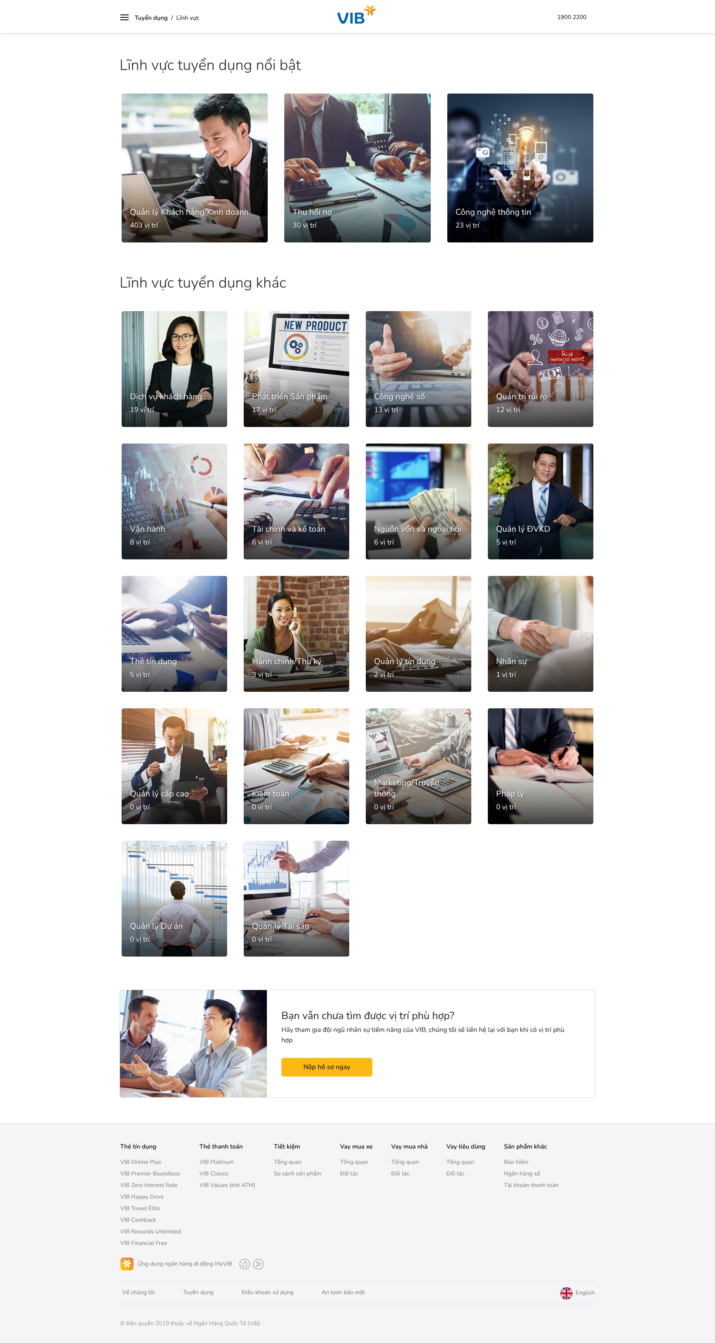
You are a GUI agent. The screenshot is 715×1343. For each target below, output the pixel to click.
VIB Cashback (138, 1220)
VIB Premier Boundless (150, 1174)
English (584, 1293)
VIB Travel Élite (140, 1208)
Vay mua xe (356, 1147)
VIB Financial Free (143, 1243)
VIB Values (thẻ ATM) (227, 1185)
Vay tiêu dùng (465, 1147)
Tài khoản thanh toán (531, 1185)
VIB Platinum (216, 1162)
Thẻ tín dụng (138, 1147)
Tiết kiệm (287, 1147)
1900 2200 (572, 17)
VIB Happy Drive (142, 1197)
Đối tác (349, 1174)
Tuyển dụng (151, 18)
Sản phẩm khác (525, 1147)
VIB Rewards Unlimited (150, 1231)
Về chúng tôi (138, 1292)
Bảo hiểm (516, 1162)
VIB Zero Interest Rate (149, 1185)
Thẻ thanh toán (221, 1147)
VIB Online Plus (140, 1162)
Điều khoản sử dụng (267, 1292)
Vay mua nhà (409, 1147)
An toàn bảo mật (343, 1292)
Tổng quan (288, 1162)
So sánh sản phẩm (298, 1174)
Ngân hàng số (522, 1174)
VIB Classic (214, 1174)
